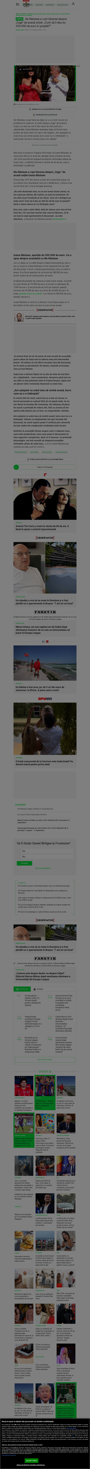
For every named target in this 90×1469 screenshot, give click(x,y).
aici (73, 1435)
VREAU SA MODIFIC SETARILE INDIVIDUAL (31, 1465)
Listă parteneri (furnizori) (9, 1455)
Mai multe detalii (71, 1428)
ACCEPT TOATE (31, 1460)
